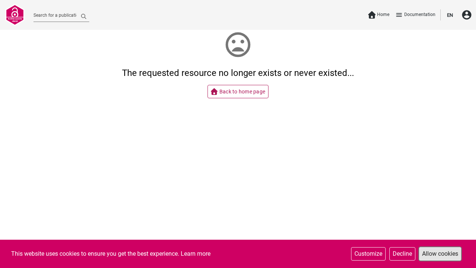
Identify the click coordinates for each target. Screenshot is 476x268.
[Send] (83, 16)
